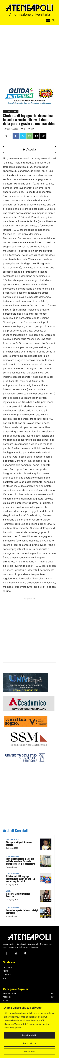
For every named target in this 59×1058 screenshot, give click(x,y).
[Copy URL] (43, 136)
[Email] (36, 136)
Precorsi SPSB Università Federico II (18, 895)
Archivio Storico (11, 111)
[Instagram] (16, 953)
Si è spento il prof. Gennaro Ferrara (19, 843)
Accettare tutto (29, 1035)
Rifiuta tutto (29, 1051)
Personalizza (29, 1043)
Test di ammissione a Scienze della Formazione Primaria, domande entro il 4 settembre (20, 861)
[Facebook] (16, 136)
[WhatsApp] (29, 136)
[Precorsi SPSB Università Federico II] (45, 896)
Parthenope (12, 840)
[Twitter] (23, 136)
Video (9, 891)
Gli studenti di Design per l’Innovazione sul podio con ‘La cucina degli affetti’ (20, 878)
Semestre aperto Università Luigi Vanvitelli (22, 911)
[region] (29, 1030)
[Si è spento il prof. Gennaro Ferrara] (45, 844)
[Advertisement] (29, 57)
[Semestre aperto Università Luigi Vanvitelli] (45, 912)
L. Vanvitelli (12, 856)
